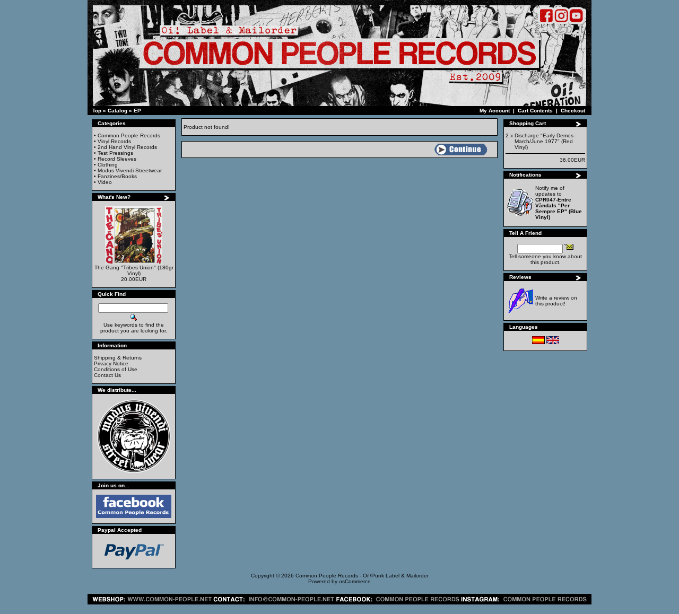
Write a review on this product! (556, 300)
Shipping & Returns (118, 358)
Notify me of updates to (558, 202)
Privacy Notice (111, 363)
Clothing (108, 165)
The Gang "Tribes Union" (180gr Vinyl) (133, 270)
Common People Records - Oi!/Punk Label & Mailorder (362, 575)
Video (105, 182)
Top (96, 110)
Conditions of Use (115, 369)
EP (137, 110)
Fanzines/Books (117, 176)
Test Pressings (115, 153)
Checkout (573, 110)
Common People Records (129, 135)
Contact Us (107, 375)
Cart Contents (535, 110)
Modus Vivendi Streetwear (130, 170)
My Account (495, 110)
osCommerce (355, 581)
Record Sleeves (117, 159)
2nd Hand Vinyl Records (127, 147)
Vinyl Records (114, 141)
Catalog (117, 110)
